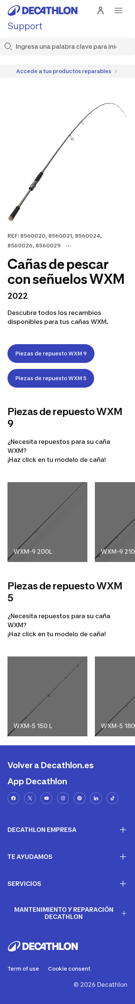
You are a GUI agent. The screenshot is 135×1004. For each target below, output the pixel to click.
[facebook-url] (14, 798)
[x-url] (30, 798)
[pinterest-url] (80, 798)
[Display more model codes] (68, 246)
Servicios (24, 883)
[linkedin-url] (96, 798)
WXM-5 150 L (33, 726)
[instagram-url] (63, 798)
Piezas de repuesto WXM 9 (51, 353)
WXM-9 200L (33, 551)
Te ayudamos (30, 856)
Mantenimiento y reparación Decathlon (64, 913)
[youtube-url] (46, 798)
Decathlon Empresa (42, 829)
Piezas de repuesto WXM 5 (50, 378)
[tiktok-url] (112, 798)
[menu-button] (119, 10)
